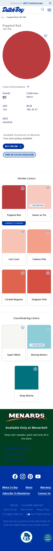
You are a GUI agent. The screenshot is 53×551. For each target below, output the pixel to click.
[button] (49, 9)
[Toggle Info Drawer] (28, 86)
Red (4, 97)
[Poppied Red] (45, 36)
